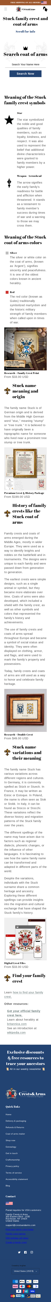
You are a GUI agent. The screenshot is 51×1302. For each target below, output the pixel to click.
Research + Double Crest (18, 734)
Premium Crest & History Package (24, 493)
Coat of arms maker (15, 1134)
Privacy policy (12, 1166)
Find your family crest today (20, 1229)
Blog (8, 1186)
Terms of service (14, 1173)
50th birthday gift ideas (17, 1238)
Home (8, 1114)
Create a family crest (16, 1242)
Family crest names (16, 1234)
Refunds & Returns (15, 1127)
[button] (6, 9)
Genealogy (11, 1147)
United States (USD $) (23, 1271)
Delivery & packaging (16, 1121)
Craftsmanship (13, 1160)
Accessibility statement (17, 1179)
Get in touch (12, 1153)
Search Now (25, 73)
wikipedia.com (16, 1032)
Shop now (10, 1140)
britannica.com (17, 1023)
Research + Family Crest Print (21, 373)
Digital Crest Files (14, 963)
